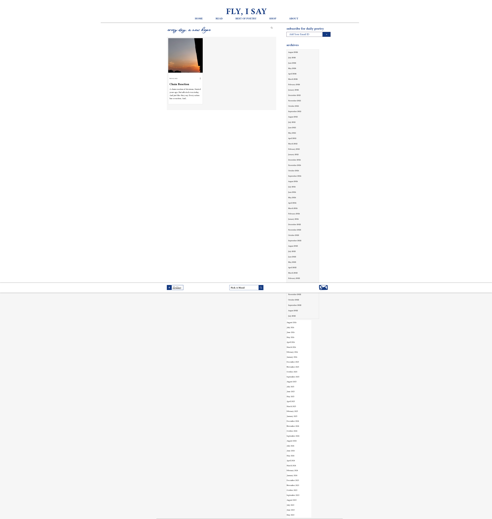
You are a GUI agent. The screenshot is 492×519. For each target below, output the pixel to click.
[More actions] (201, 78)
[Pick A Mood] (261, 287)
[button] (271, 28)
